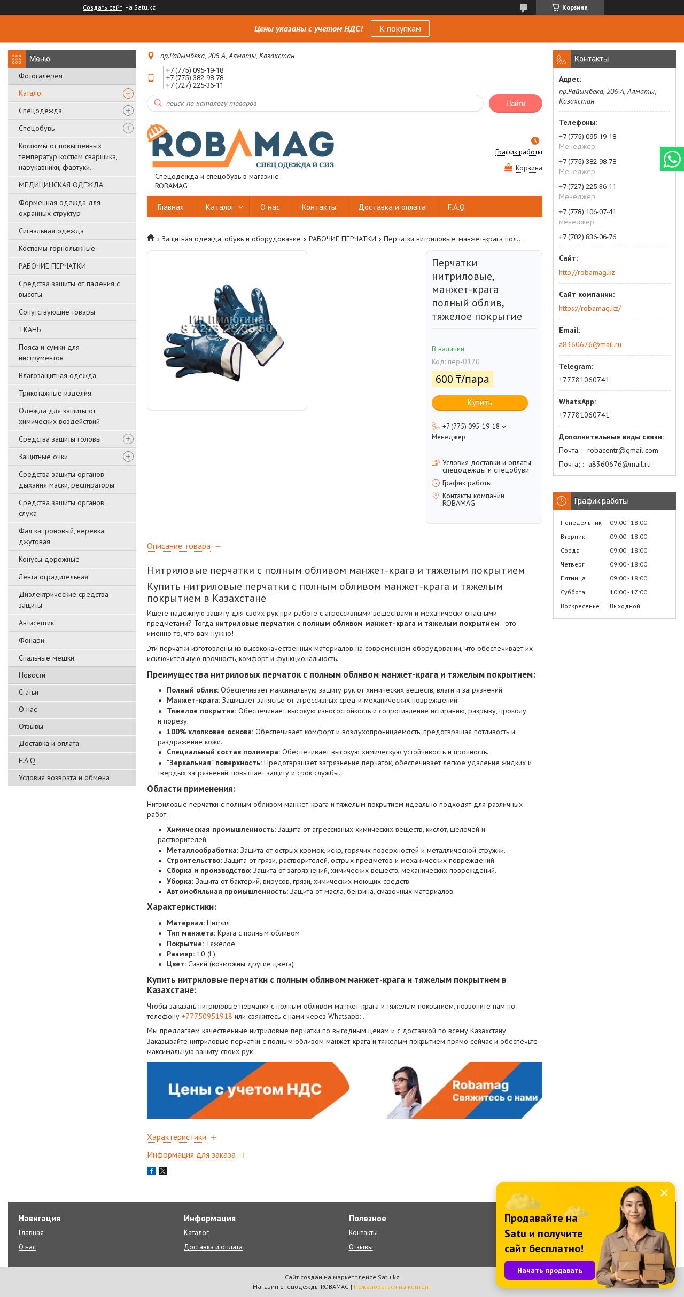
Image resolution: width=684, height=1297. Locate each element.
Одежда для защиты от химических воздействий (59, 416)
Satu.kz (388, 1277)
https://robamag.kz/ (590, 308)
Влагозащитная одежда (57, 375)
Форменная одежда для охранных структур (59, 208)
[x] (163, 1172)
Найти (515, 103)
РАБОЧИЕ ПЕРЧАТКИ (52, 266)
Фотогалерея (41, 76)
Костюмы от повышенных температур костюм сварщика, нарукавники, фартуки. (68, 156)
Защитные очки (43, 456)
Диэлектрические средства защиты (63, 599)
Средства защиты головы (60, 439)
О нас (28, 709)
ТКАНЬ (30, 329)
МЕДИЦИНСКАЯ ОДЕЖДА (61, 185)
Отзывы (31, 726)
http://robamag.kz (587, 272)
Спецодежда (40, 110)
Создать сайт (102, 7)
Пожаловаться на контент (392, 1287)
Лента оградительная (53, 576)
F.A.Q (27, 760)
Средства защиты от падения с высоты (69, 289)
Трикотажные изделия (55, 393)
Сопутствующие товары (57, 312)
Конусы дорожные (49, 559)
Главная (171, 207)
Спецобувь (37, 128)
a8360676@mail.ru (590, 344)
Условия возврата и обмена (64, 777)
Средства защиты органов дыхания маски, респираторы (66, 479)
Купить (480, 402)
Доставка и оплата (49, 743)
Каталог (31, 93)
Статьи (28, 692)
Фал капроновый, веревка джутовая (61, 536)
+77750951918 (207, 1016)
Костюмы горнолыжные (57, 248)
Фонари (31, 640)
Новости (32, 675)
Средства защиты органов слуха (61, 508)
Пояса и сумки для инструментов (49, 352)
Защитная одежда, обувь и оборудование (231, 238)
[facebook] (151, 1172)
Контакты (319, 207)
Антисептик (36, 622)
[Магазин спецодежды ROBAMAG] (240, 145)
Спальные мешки (46, 658)
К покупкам (400, 28)
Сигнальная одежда (51, 230)
